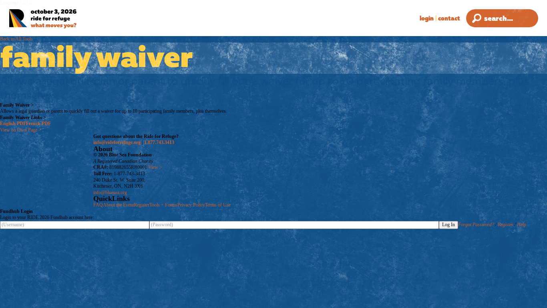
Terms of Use (218, 205)
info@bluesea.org (110, 192)
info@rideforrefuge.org (117, 142)
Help (521, 224)
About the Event (118, 205)
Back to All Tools (16, 39)
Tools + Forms (163, 205)
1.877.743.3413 (159, 142)
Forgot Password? (476, 224)
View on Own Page (20, 130)
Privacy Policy (191, 205)
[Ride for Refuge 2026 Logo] (62, 19)
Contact (449, 18)
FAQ (98, 205)
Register (141, 205)
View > (155, 167)
